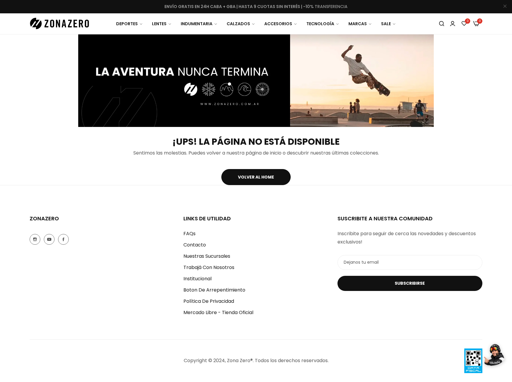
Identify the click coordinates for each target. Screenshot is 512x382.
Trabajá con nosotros (208, 267)
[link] (130, 24)
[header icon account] (452, 23)
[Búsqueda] (441, 24)
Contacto (194, 244)
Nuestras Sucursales (206, 256)
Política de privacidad (208, 301)
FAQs (189, 233)
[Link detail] (35, 239)
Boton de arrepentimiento (214, 289)
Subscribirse (410, 283)
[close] (505, 7)
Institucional (197, 278)
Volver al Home (256, 177)
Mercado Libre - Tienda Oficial (218, 312)
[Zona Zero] (59, 23)
